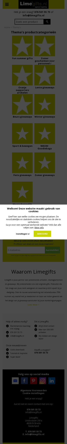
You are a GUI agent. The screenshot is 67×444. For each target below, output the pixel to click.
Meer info (39, 227)
